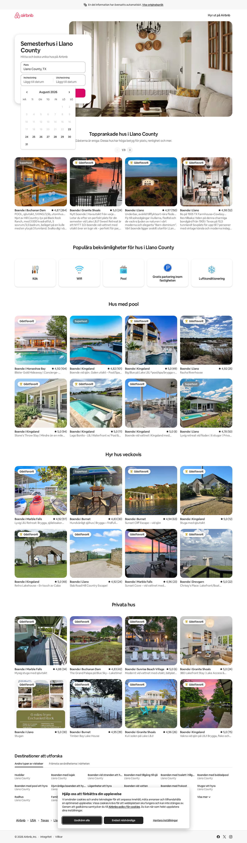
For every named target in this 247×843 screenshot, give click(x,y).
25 (33, 136)
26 (40, 136)
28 (55, 136)
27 (48, 136)
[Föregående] (117, 150)
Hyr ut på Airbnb (219, 15)
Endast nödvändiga (123, 820)
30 (69, 136)
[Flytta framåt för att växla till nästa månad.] (69, 92)
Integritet (46, 836)
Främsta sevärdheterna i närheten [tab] (69, 763)
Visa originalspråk (152, 4)
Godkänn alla (82, 820)
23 (69, 129)
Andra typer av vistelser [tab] (29, 763)
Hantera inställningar (165, 820)
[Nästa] (130, 150)
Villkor (59, 836)
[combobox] (53, 69)
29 (62, 136)
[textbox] (37, 82)
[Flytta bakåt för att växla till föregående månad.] (27, 92)
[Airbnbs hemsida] (24, 15)
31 (26, 144)
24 (26, 136)
